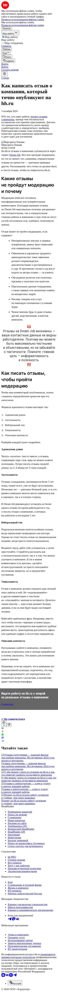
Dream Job (14, 155)
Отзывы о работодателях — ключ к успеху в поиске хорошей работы (24, 790)
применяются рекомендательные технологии (28, 956)
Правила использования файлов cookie (22, 25)
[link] (6, 57)
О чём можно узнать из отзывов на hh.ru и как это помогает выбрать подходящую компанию (28, 779)
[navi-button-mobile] (4, 74)
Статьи (5, 78)
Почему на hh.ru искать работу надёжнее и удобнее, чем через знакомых (23, 802)
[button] (4, 64)
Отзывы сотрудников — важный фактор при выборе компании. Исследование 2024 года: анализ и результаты (28, 766)
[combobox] (15, 982)
